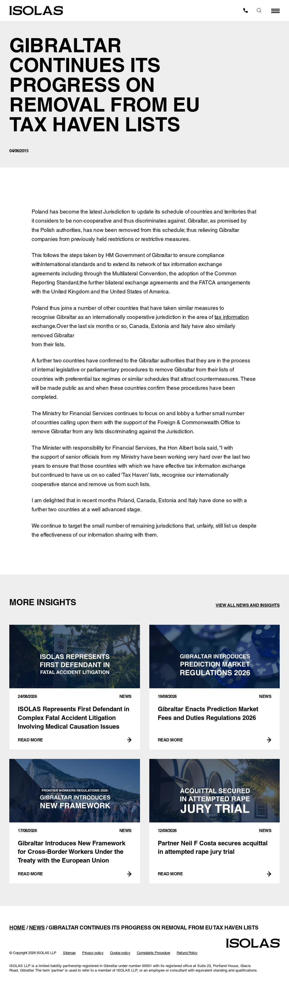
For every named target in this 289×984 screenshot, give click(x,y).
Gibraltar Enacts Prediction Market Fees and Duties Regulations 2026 (214, 687)
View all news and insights (248, 605)
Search (259, 10)
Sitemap (69, 953)
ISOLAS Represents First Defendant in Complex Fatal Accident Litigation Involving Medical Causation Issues (74, 687)
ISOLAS (36, 10)
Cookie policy (120, 953)
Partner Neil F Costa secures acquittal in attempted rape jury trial (214, 821)
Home (17, 927)
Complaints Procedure (153, 953)
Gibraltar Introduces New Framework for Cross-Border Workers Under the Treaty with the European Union (74, 821)
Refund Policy (187, 953)
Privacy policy (92, 953)
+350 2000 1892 (245, 10)
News (37, 927)
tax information (231, 317)
